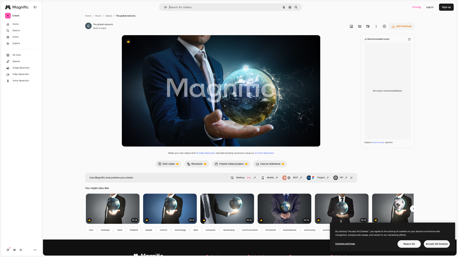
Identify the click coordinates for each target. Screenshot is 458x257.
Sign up (446, 7)
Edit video (166, 164)
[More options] (376, 26)
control (163, 230)
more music (378, 142)
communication (250, 230)
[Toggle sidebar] (35, 7)
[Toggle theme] (21, 250)
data (195, 230)
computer (211, 230)
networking (229, 230)
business (105, 230)
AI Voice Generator (264, 153)
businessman (289, 230)
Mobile (270, 177)
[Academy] (14, 250)
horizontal (270, 230)
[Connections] (8, 250)
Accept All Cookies (437, 243)
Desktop (243, 177)
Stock (98, 15)
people (148, 230)
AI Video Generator (205, 153)
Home (88, 15)
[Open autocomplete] (164, 7)
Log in (429, 7)
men (91, 230)
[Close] (351, 177)
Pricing (416, 7)
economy (327, 230)
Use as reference (268, 164)
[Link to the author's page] (88, 26)
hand (119, 230)
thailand (134, 230)
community (309, 230)
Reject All (409, 243)
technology (180, 230)
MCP (295, 177)
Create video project (229, 164)
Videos (108, 15)
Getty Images (99, 28)
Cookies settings (345, 243)
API (341, 177)
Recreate (195, 164)
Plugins (321, 177)
